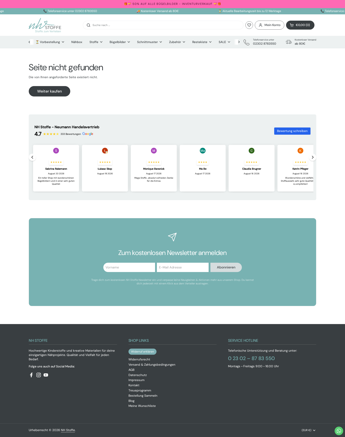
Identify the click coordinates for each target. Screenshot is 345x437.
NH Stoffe (68, 430)
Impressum (136, 380)
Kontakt (133, 385)
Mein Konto (272, 25)
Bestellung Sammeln (142, 396)
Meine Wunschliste (142, 406)
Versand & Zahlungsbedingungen (151, 365)
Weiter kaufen (49, 91)
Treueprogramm (139, 390)
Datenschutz (137, 375)
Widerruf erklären (142, 351)
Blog (131, 401)
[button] (300, 25)
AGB (131, 370)
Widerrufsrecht (139, 359)
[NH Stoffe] (45, 25)
